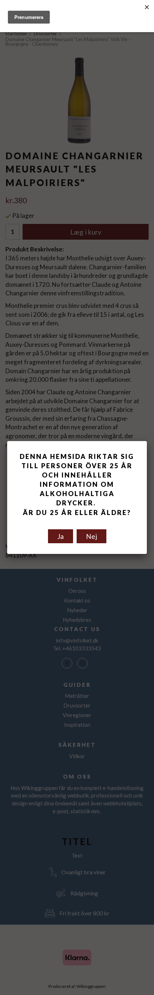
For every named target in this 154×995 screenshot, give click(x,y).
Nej (91, 536)
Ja (60, 536)
